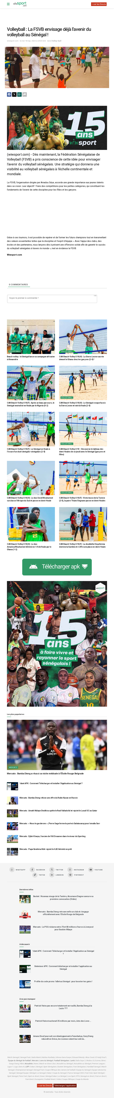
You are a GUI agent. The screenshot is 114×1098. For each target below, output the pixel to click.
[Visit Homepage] (19, 4)
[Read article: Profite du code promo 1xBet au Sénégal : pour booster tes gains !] (25, 984)
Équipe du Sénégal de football (19, 1061)
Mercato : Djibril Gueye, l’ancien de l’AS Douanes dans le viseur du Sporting (52, 836)
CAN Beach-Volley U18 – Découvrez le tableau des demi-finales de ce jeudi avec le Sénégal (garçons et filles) (82, 452)
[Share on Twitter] (14, 94)
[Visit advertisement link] (57, 128)
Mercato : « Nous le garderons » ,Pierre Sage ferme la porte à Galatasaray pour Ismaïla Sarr (59, 823)
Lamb (72, 1061)
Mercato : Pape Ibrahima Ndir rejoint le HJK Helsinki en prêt (45, 849)
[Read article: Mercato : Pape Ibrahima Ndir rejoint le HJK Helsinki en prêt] (12, 852)
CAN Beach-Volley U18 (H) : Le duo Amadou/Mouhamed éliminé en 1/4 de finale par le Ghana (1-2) (29, 547)
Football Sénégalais (61, 1061)
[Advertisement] (57, 15)
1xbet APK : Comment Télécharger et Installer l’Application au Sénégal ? (51, 783)
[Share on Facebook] (9, 94)
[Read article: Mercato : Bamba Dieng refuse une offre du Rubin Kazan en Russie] (12, 800)
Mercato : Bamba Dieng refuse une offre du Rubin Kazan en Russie (48, 798)
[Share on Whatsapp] (19, 94)
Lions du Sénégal (46, 1061)
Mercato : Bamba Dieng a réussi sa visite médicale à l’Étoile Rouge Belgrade (45, 773)
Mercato (13, 767)
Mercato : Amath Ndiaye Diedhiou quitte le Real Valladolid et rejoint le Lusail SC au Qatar (58, 811)
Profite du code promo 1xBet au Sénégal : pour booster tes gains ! (63, 981)
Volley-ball (56, 41)
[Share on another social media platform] (24, 94)
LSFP (27, 1067)
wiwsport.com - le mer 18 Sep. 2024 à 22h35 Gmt (26, 41)
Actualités (29, 1064)
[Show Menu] (8, 4)
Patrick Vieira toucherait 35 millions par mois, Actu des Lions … (63, 1021)
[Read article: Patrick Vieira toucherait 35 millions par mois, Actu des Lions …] (25, 1024)
